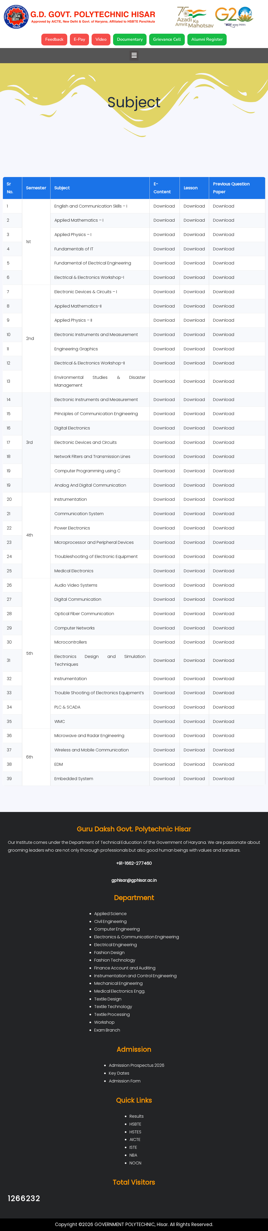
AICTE (135, 1139)
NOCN (135, 1163)
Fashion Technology (115, 960)
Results (137, 1116)
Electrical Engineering (115, 945)
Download (223, 206)
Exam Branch (107, 1030)
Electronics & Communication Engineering (136, 937)
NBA (133, 1155)
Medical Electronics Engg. (119, 991)
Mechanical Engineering (118, 983)
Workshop (104, 1022)
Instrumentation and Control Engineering (135, 976)
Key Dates (119, 1073)
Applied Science (110, 914)
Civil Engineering (110, 921)
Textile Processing (112, 1014)
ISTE (133, 1147)
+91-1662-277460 (134, 863)
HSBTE (135, 1124)
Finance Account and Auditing (125, 968)
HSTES (135, 1132)
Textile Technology (113, 1007)
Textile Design (108, 999)
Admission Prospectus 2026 (136, 1065)
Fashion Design (109, 953)
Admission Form (125, 1081)
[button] (134, 56)
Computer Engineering (117, 929)
